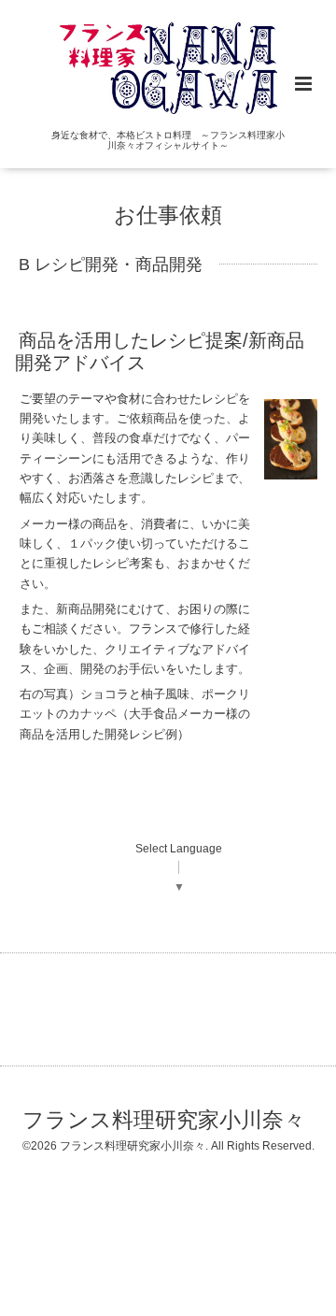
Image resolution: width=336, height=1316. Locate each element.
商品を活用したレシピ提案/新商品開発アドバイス (159, 351)
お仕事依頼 (168, 215)
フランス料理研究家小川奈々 (163, 1120)
